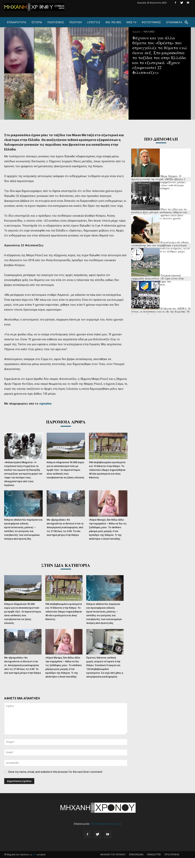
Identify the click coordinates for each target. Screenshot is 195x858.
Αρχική (136, 31)
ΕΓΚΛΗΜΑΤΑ (174, 22)
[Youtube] (188, 2)
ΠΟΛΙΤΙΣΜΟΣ (55, 22)
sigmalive (45, 403)
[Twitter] (182, 2)
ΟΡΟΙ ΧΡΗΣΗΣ (171, 854)
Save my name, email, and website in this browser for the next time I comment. (55, 771)
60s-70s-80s (113, 22)
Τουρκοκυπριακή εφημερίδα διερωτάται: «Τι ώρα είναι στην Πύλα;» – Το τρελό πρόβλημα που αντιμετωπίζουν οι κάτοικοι (157, 280)
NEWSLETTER (154, 854)
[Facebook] (175, 2)
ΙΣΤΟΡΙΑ (36, 22)
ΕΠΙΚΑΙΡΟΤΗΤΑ (16, 22)
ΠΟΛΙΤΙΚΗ (75, 22)
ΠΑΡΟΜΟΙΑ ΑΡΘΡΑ (66, 422)
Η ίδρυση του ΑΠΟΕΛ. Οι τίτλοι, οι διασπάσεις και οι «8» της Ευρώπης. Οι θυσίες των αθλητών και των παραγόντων (161, 311)
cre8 (34, 854)
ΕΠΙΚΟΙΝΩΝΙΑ (136, 854)
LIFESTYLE (93, 22)
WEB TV (131, 22)
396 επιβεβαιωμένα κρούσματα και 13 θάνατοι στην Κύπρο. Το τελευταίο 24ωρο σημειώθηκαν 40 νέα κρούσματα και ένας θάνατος (107, 470)
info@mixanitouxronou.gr (105, 823)
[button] (186, 23)
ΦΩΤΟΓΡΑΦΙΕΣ (151, 22)
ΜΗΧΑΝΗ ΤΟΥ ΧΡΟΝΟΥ (112, 854)
